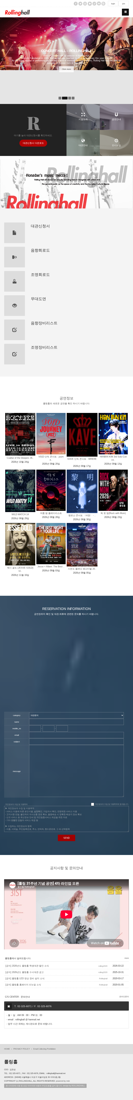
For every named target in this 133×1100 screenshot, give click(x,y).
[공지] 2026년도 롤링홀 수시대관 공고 (24, 972)
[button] (4, 60)
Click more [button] (66, 69)
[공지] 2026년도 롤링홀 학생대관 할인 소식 (27, 965)
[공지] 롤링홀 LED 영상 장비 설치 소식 (25, 978)
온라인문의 (124, 997)
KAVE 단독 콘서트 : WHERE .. (82, 460)
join (123, 4)
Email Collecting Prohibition (44, 1049)
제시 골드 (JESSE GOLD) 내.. (20, 569)
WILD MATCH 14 (20, 514)
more (127, 958)
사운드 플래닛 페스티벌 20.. (82, 569)
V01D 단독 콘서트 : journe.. (51, 458)
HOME (7, 1049)
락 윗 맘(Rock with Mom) (113, 513)
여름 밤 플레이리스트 (51, 513)
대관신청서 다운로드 (33, 143)
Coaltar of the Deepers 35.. (20, 458)
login (113, 4)
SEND (66, 838)
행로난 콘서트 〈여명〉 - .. (82, 515)
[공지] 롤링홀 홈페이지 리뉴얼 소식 (23, 984)
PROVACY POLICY (21, 1049)
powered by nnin (63, 1081)
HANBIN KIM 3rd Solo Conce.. (113, 458)
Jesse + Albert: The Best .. (51, 566)
